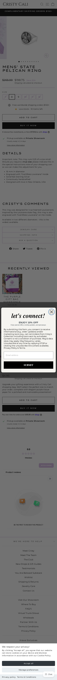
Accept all (28, 663)
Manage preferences (28, 670)
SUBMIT (28, 365)
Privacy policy (9, 677)
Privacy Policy (10, 348)
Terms (22, 348)
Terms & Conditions (26, 677)
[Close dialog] (52, 312)
